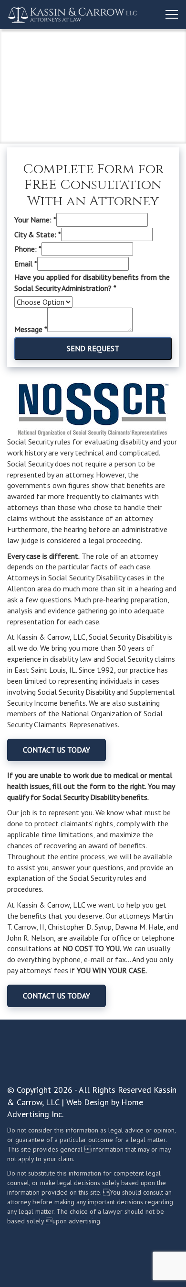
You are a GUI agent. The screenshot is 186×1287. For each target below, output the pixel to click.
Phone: (27, 249)
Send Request (93, 348)
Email (25, 263)
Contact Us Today (56, 749)
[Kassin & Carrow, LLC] (73, 14)
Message (30, 329)
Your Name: (35, 219)
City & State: (37, 234)
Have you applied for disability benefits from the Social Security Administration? (92, 282)
